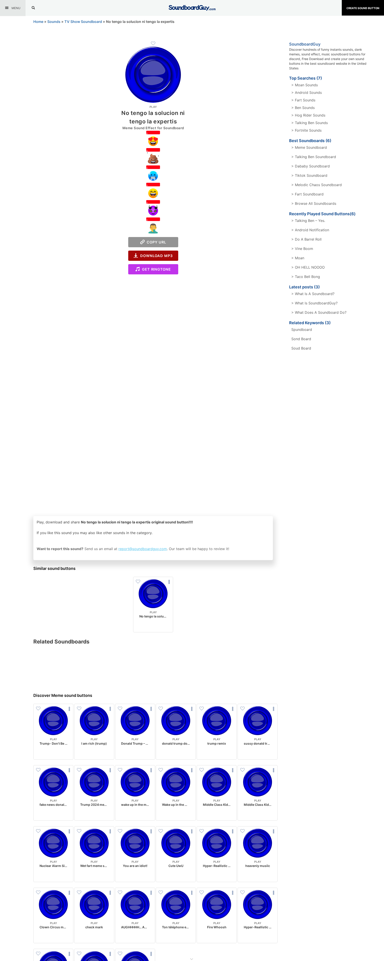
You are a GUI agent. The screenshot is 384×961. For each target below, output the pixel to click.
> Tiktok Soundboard (309, 175)
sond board (301, 339)
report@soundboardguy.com (142, 549)
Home (38, 21)
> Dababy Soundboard (310, 166)
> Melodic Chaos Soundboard (316, 185)
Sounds (53, 21)
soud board (301, 348)
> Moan (297, 258)
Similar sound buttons (54, 568)
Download (153, 625)
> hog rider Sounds (308, 115)
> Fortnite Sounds (306, 130)
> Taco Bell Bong (305, 276)
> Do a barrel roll (306, 239)
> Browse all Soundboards (313, 203)
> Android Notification (310, 230)
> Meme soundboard (309, 147)
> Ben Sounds (303, 107)
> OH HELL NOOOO (308, 267)
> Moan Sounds (304, 85)
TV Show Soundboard (83, 21)
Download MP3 (155, 255)
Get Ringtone (155, 269)
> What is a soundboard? (312, 294)
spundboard (301, 329)
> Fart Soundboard (307, 194)
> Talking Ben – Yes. (308, 220)
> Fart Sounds (303, 100)
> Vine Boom (302, 248)
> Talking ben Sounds (309, 123)
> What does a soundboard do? (318, 312)
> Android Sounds (306, 92)
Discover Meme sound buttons (62, 695)
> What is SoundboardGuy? (314, 303)
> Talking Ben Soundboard (313, 157)
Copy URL (155, 242)
